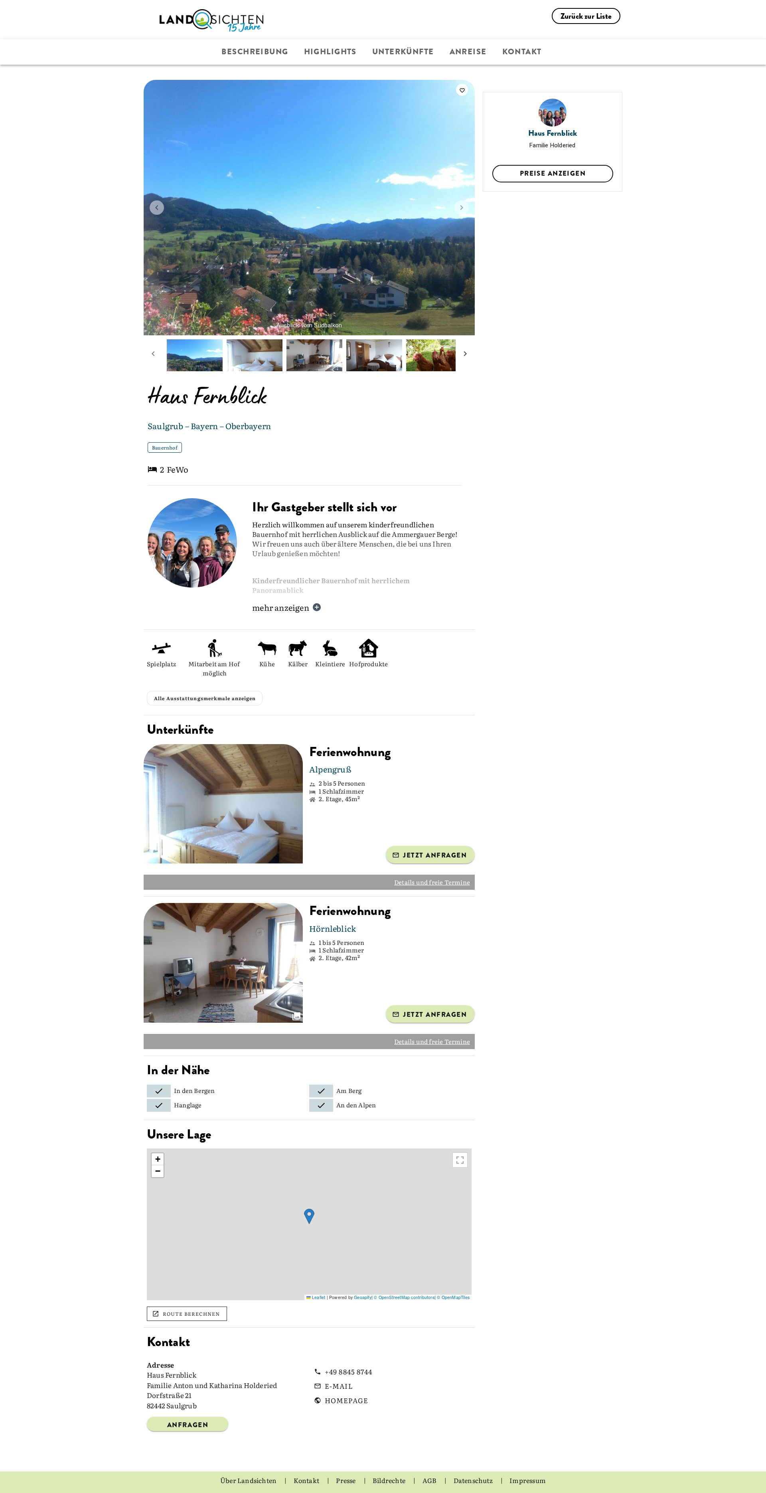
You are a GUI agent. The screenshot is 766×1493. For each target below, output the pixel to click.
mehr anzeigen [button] (280, 607)
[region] (309, 1224)
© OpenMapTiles (453, 1297)
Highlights (330, 51)
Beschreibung (254, 51)
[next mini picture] (465, 355)
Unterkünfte (403, 51)
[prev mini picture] (153, 355)
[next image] (461, 207)
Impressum (527, 1480)
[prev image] (157, 207)
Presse (346, 1480)
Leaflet (318, 1297)
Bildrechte (390, 1480)
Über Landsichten (249, 1480)
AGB (430, 1480)
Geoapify (362, 1297)
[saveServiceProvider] (462, 90)
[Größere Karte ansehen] (460, 1160)
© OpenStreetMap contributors (404, 1297)
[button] (309, 1216)
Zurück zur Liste (586, 16)
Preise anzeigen (553, 173)
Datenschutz (474, 1480)
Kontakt (522, 51)
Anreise (468, 51)
